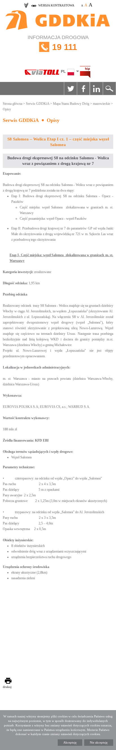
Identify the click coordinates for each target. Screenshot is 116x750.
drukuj (7, 686)
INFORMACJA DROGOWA (58, 43)
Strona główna (12, 104)
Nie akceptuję (99, 742)
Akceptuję (70, 742)
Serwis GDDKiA (37, 104)
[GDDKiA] (58, 20)
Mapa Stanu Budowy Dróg (71, 104)
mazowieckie (101, 104)
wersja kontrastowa (56, 5)
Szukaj (109, 88)
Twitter (70, 88)
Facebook (83, 88)
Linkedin (96, 88)
